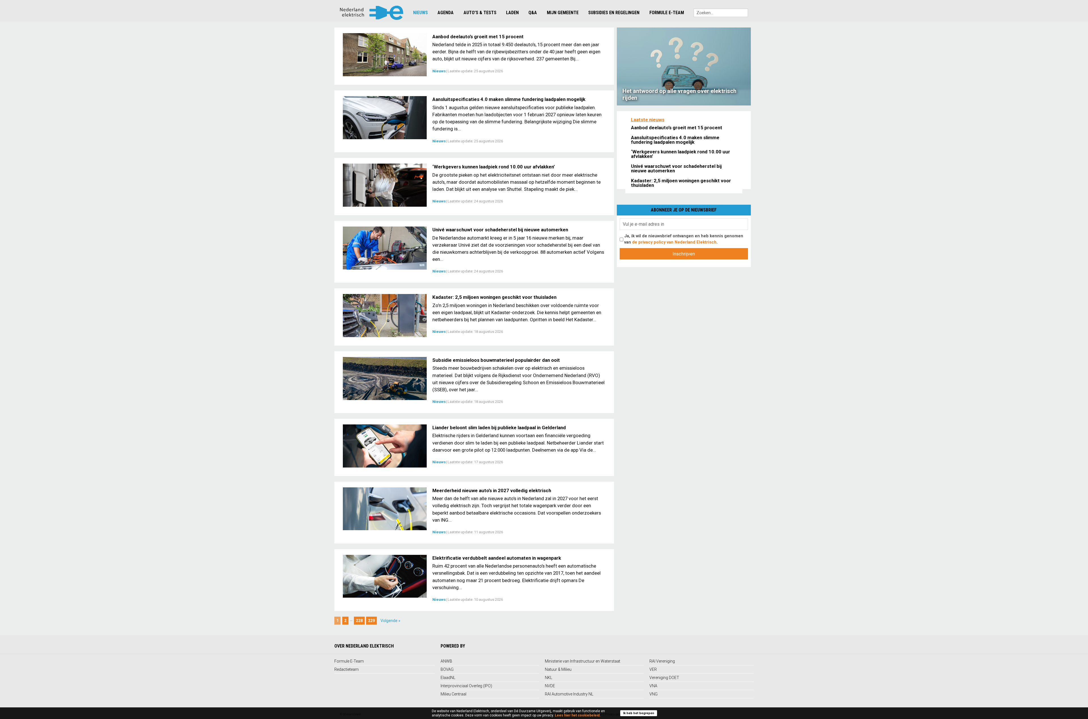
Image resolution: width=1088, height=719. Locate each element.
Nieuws (420, 12)
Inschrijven (684, 254)
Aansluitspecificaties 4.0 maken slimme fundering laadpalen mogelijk (508, 99)
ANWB (446, 661)
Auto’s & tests (480, 12)
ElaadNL (448, 677)
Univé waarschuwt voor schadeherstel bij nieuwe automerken (500, 229)
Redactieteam (346, 669)
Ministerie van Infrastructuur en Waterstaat (582, 661)
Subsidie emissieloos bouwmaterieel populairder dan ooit (496, 360)
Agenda (445, 12)
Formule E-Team (666, 12)
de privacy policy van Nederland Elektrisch (674, 242)
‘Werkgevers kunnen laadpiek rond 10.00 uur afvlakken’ (493, 167)
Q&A (532, 12)
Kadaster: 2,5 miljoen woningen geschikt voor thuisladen (494, 297)
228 (359, 620)
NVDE (550, 686)
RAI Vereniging (662, 661)
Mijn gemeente (563, 12)
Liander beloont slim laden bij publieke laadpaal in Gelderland (499, 427)
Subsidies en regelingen (613, 12)
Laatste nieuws (647, 119)
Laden (512, 12)
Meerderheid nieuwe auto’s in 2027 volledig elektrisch (491, 490)
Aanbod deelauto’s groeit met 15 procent (478, 36)
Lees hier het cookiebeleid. (578, 715)
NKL (548, 677)
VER (653, 669)
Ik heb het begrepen (638, 713)
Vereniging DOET (664, 677)
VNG (653, 694)
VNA (653, 686)
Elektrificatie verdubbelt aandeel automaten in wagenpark (496, 558)
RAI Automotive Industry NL (569, 694)
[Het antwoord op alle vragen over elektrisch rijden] (684, 66)
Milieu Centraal (453, 694)
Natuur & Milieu (558, 669)
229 (371, 620)
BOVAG (447, 669)
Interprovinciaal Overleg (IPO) (466, 686)
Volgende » (390, 620)
